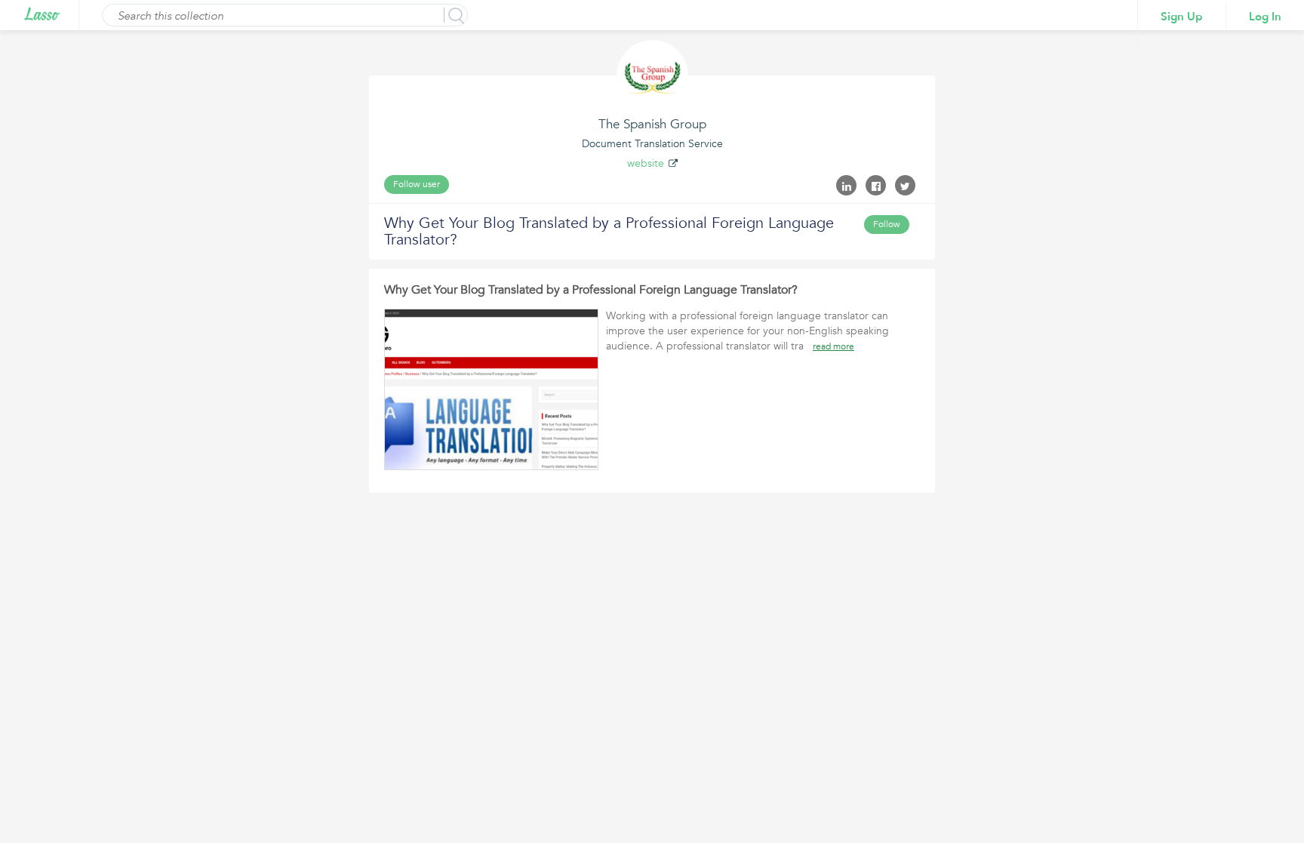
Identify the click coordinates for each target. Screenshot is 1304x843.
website (645, 163)
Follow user (416, 184)
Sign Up (1182, 16)
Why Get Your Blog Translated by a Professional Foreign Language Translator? (591, 290)
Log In (1265, 16)
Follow (886, 224)
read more (833, 346)
